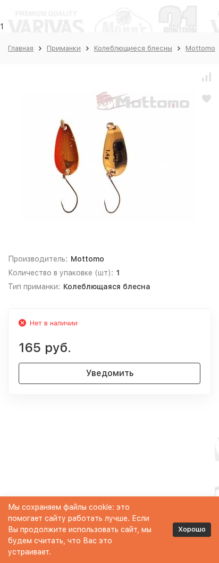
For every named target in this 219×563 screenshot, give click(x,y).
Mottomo (200, 48)
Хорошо (192, 529)
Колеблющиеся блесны (133, 48)
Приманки (64, 48)
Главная (20, 48)
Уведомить (109, 373)
